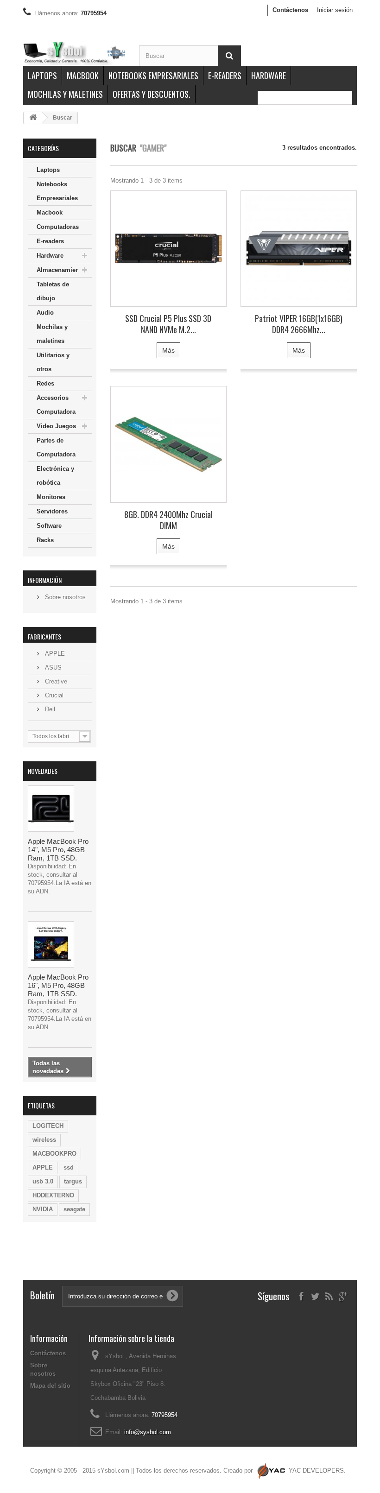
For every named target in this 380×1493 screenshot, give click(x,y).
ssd (68, 1167)
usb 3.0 (42, 1181)
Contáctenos (290, 9)
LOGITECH (47, 1125)
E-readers (224, 76)
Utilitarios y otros (53, 362)
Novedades (42, 771)
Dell (49, 709)
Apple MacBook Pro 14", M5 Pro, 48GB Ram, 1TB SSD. (58, 849)
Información (45, 580)
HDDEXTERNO (53, 1195)
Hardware (268, 76)
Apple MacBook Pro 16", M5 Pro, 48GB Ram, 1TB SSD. (58, 985)
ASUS (52, 667)
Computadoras (58, 226)
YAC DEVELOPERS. (317, 1470)
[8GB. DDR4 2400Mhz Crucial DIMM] (168, 444)
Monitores (51, 496)
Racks (45, 540)
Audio (45, 312)
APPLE (54, 653)
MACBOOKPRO (54, 1153)
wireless (44, 1139)
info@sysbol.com (147, 1432)
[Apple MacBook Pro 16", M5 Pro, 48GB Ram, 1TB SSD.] (51, 944)
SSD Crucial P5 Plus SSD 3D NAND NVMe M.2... (168, 323)
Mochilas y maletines (65, 94)
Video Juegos (56, 426)
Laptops (42, 76)
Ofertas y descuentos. (151, 94)
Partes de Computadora (56, 447)
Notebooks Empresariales (153, 76)
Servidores (52, 511)
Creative (55, 681)
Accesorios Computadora (56, 404)
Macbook (83, 76)
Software (49, 525)
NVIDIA (42, 1209)
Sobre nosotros (64, 597)
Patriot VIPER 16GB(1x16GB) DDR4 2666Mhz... (298, 323)
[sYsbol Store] (74, 53)
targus (73, 1181)
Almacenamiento (61, 269)
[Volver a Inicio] (33, 118)
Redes (45, 383)
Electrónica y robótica (55, 475)
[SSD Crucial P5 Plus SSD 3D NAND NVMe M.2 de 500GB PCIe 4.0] (168, 248)
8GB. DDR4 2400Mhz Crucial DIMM (168, 519)
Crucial (53, 695)
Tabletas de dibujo (53, 291)
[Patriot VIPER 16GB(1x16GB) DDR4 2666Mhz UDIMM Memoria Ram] (298, 248)
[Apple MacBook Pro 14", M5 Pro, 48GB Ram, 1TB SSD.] (51, 808)
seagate (74, 1209)
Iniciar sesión (335, 9)
